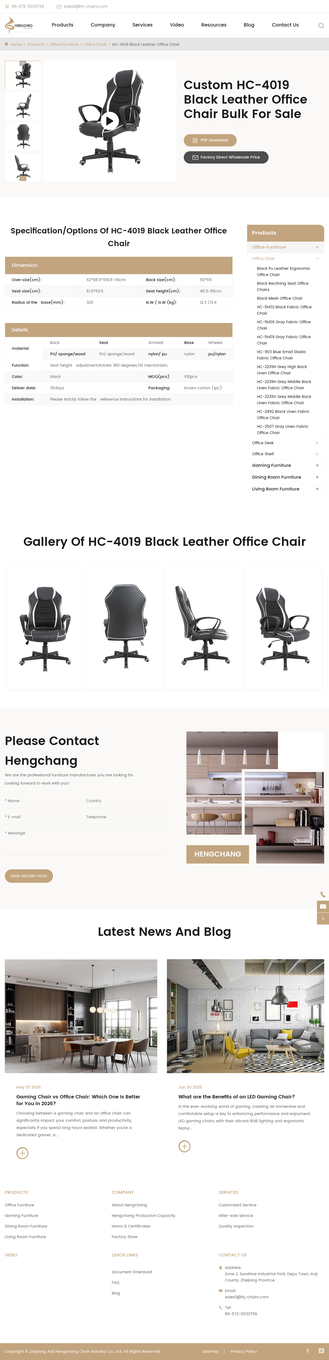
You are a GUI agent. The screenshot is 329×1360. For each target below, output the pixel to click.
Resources (214, 25)
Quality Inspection (236, 1226)
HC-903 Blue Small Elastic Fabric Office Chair (281, 355)
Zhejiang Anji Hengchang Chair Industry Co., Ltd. (75, 1351)
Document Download (132, 1272)
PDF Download (210, 140)
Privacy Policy (244, 1351)
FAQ (115, 1283)
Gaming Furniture (271, 465)
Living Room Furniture (275, 489)
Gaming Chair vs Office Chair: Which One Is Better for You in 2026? (78, 1100)
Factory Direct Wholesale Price (226, 157)
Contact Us (285, 25)
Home (16, 44)
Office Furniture (64, 44)
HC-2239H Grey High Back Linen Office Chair (282, 370)
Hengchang (217, 854)
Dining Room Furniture (276, 477)
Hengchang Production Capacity (143, 1216)
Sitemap (211, 1351)
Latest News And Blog (164, 932)
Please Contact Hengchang (52, 751)
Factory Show (125, 1237)
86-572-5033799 (28, 6)
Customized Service (238, 1205)
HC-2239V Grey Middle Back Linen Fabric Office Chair (284, 400)
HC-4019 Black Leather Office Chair (146, 44)
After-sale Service (236, 1216)
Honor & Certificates (131, 1226)
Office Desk (263, 443)
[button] (23, 63)
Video (177, 25)
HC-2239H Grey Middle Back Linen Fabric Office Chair (284, 385)
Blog (249, 25)
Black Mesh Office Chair (280, 298)
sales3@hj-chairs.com (85, 6)
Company (103, 25)
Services (142, 25)
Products (62, 25)
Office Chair (95, 44)
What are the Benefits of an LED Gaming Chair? (236, 1097)
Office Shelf (263, 454)
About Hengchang (129, 1205)
